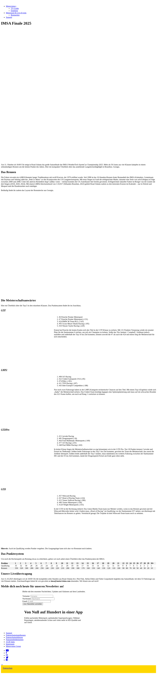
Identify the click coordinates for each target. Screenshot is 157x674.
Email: (25, 601)
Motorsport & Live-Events (16, 13)
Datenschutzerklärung (14, 637)
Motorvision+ (11, 6)
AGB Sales (10, 642)
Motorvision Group (13, 646)
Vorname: (26, 596)
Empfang (14, 11)
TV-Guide (15, 8)
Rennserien (15, 15)
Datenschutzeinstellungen (16, 635)
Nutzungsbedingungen (14, 640)
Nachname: (26, 599)
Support (9, 17)
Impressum (10, 644)
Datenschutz (7, 668)
